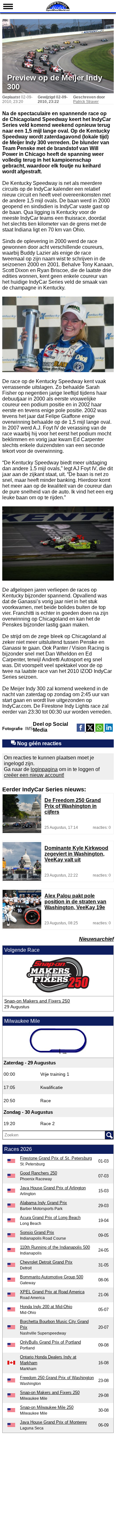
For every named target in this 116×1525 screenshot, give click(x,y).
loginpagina (44, 769)
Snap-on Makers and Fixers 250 (37, 1000)
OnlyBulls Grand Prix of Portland (50, 1342)
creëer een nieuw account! (34, 775)
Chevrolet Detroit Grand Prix (46, 1262)
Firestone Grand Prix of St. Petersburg (56, 1158)
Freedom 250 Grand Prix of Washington (57, 1377)
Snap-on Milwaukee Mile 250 (46, 1407)
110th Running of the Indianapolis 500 (55, 1247)
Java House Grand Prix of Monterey (53, 1422)
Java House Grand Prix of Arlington (53, 1187)
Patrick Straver (86, 101)
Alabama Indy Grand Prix (43, 1202)
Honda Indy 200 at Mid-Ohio (46, 1306)
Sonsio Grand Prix (37, 1232)
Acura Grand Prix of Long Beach (50, 1217)
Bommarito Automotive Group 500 (51, 1277)
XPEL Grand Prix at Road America (52, 1291)
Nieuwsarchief (96, 939)
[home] (58, 10)
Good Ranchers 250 (38, 1173)
